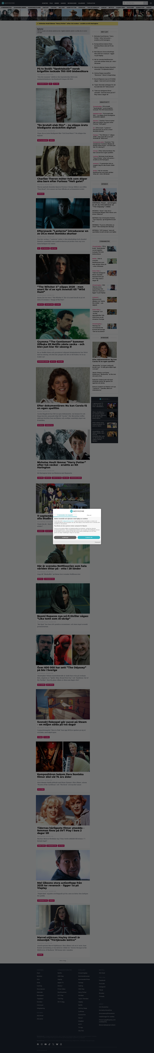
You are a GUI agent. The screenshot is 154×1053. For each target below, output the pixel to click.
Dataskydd (97, 542)
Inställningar (65, 537)
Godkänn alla (88, 537)
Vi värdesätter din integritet (65, 515)
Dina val (89, 515)
